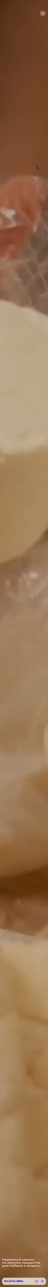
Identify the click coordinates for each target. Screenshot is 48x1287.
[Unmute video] (43, 13)
